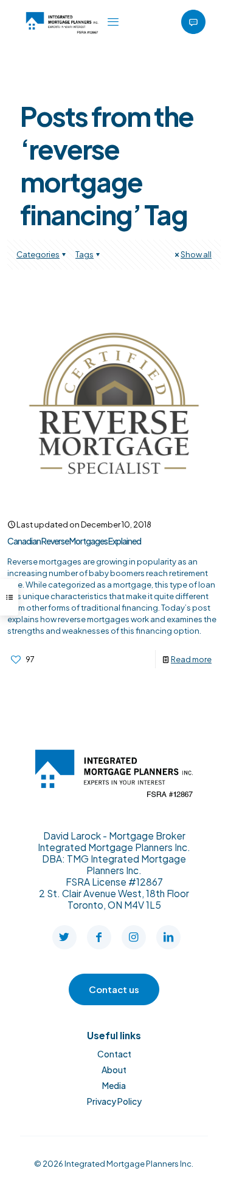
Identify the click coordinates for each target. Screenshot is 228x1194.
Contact (114, 1053)
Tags (84, 254)
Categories (38, 254)
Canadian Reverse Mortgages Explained (74, 540)
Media (114, 1085)
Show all (196, 254)
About (114, 1069)
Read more (191, 659)
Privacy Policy (114, 1101)
